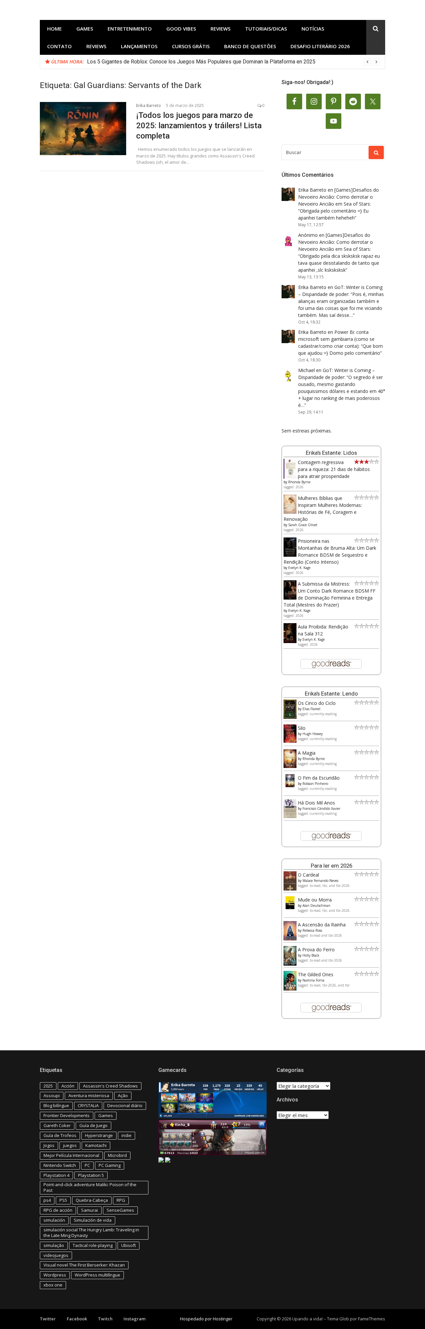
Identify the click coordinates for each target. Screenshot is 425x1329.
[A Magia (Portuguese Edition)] (290, 766)
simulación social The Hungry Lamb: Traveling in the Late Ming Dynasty (91, 1232)
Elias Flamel (311, 709)
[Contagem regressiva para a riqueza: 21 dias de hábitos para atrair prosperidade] (290, 477)
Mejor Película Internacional (71, 1155)
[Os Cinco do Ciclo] (290, 717)
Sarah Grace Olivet (302, 524)
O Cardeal (308, 875)
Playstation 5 (91, 1175)
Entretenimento (130, 28)
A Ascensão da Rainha (322, 924)
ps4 (47, 1200)
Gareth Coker (57, 1125)
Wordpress (54, 1275)
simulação (53, 1245)
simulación (54, 1220)
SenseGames (120, 1210)
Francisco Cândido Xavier (321, 808)
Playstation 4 (56, 1175)
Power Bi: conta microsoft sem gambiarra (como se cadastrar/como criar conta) (336, 339)
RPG (121, 1200)
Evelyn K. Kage (299, 567)
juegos (70, 1145)
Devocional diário (124, 1105)
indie (126, 1135)
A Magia (306, 753)
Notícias (312, 28)
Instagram (134, 1319)
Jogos (48, 1145)
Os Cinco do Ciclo (317, 703)
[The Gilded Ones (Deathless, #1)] (290, 989)
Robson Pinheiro (315, 783)
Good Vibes (181, 28)
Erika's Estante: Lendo (331, 693)
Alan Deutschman (316, 905)
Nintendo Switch (59, 1165)
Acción (67, 1086)
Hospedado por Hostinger (206, 1319)
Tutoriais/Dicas (266, 28)
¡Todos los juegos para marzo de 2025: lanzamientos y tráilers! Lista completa (199, 126)
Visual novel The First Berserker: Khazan (84, 1265)
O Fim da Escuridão (319, 778)
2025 (48, 1086)
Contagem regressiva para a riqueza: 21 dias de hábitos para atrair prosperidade (334, 469)
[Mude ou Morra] (290, 907)
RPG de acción (57, 1210)
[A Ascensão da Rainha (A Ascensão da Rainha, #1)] (290, 938)
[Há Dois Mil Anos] (290, 816)
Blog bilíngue (56, 1105)
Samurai (89, 1210)
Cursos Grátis (191, 46)
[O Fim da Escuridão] (290, 785)
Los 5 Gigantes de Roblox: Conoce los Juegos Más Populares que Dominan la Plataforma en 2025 (201, 61)
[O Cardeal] (290, 889)
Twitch (105, 1319)
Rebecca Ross (312, 930)
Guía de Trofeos (59, 1135)
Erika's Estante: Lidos (331, 452)
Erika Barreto (148, 105)
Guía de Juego (93, 1125)
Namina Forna (313, 980)
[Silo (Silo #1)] (290, 741)
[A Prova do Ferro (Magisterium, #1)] (290, 964)
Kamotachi (96, 1145)
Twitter (48, 1319)
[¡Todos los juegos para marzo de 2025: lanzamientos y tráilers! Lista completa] (83, 128)
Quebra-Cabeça (92, 1200)
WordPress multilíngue (97, 1275)
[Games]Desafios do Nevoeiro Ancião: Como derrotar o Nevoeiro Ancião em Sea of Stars (338, 197)
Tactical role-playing (93, 1245)
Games (84, 28)
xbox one (52, 1285)
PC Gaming (110, 1165)
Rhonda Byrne (299, 482)
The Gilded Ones (315, 974)
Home (54, 28)
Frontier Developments (66, 1115)
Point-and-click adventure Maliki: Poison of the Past (89, 1187)
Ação (123, 1095)
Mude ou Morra (315, 900)
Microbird (117, 1155)
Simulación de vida (93, 1220)
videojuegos (55, 1255)
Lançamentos (139, 46)
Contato (59, 46)
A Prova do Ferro (316, 949)
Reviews (220, 28)
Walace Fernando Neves (320, 880)
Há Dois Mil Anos (316, 803)
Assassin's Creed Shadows (110, 1086)
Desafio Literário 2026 (320, 46)
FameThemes (371, 1319)
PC (87, 1165)
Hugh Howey (312, 733)
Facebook (77, 1319)
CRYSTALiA (88, 1105)
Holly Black (310, 955)
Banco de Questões (250, 46)
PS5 (63, 1200)
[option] (233, 61)
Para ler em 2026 (331, 865)
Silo (301, 728)
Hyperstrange (99, 1135)
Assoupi (51, 1095)
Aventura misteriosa (88, 1095)
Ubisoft (128, 1245)
